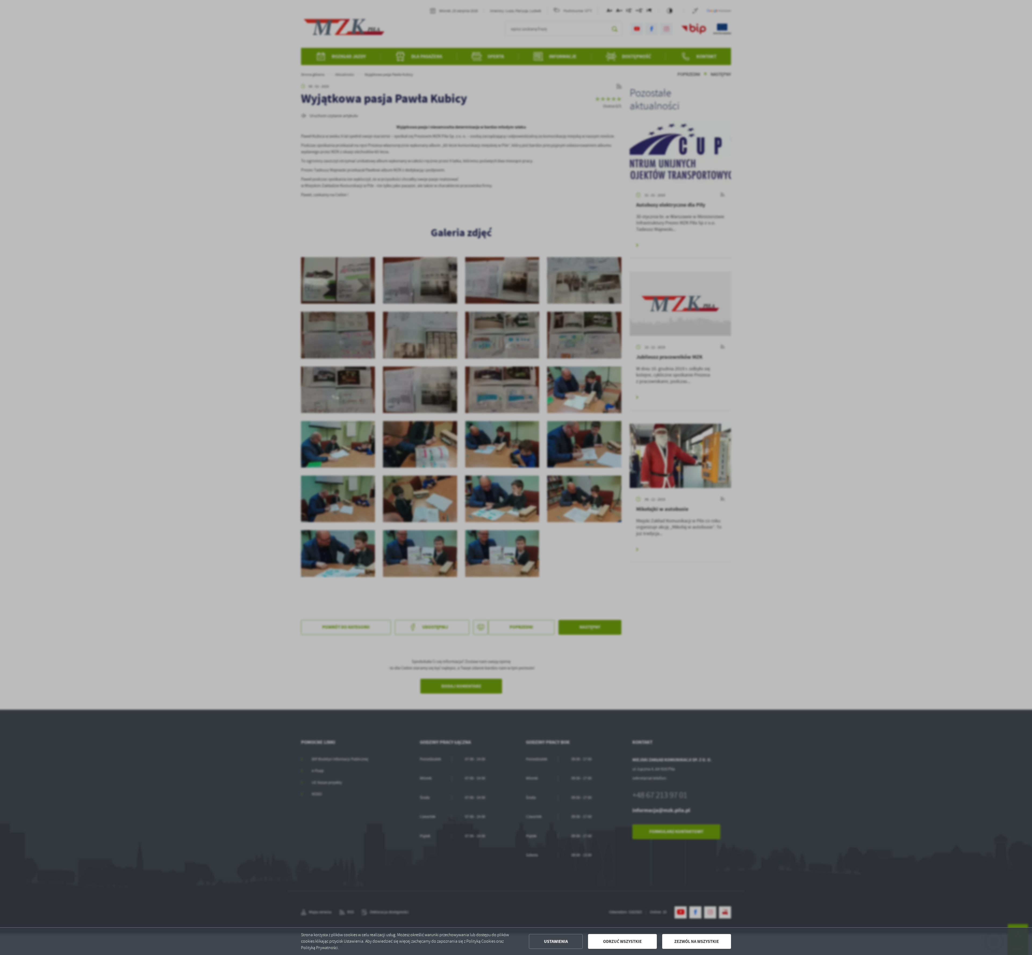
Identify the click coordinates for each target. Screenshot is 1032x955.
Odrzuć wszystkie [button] (622, 941)
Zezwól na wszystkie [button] (696, 941)
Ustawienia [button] (556, 941)
